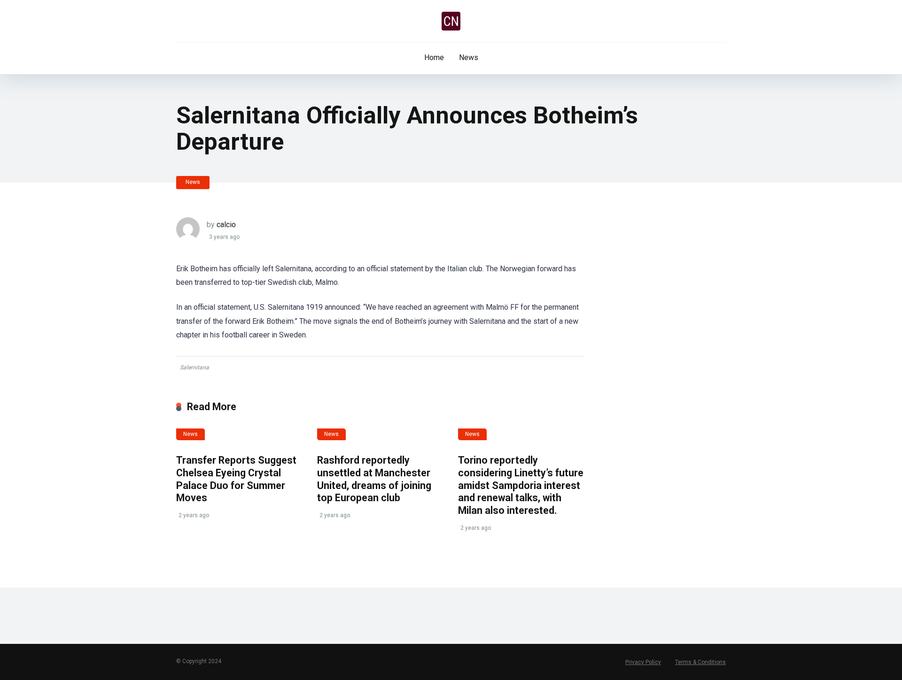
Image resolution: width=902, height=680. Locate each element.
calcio (226, 224)
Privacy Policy (643, 662)
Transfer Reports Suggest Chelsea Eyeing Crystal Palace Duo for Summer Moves (236, 479)
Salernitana (194, 367)
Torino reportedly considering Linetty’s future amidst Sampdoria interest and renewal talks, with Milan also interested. (520, 485)
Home (434, 57)
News (468, 57)
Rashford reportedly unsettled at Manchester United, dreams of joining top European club (374, 479)
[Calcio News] (451, 21)
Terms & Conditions (700, 662)
